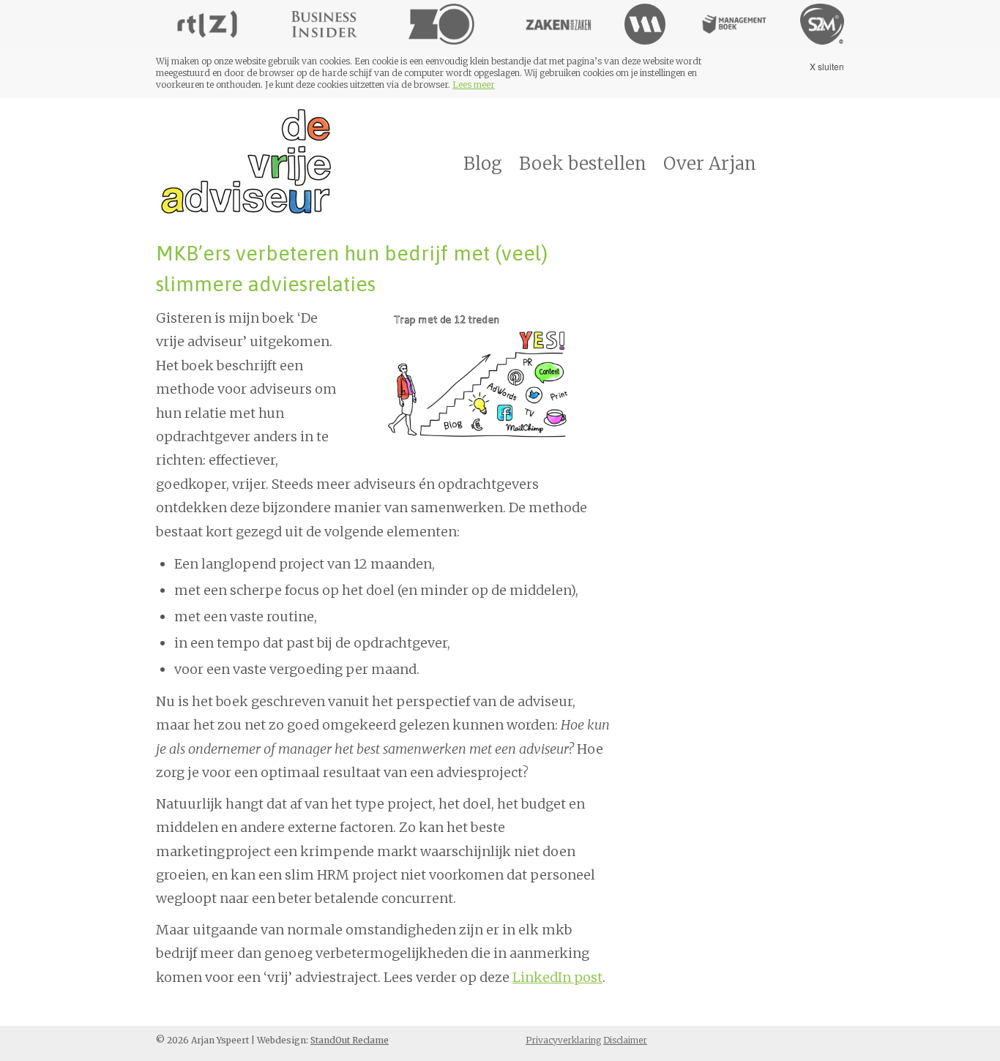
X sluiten (827, 66)
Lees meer (473, 84)
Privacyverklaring (563, 1040)
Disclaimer (625, 1040)
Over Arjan (709, 163)
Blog (482, 163)
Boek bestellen (582, 163)
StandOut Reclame (349, 1040)
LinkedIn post (557, 977)
